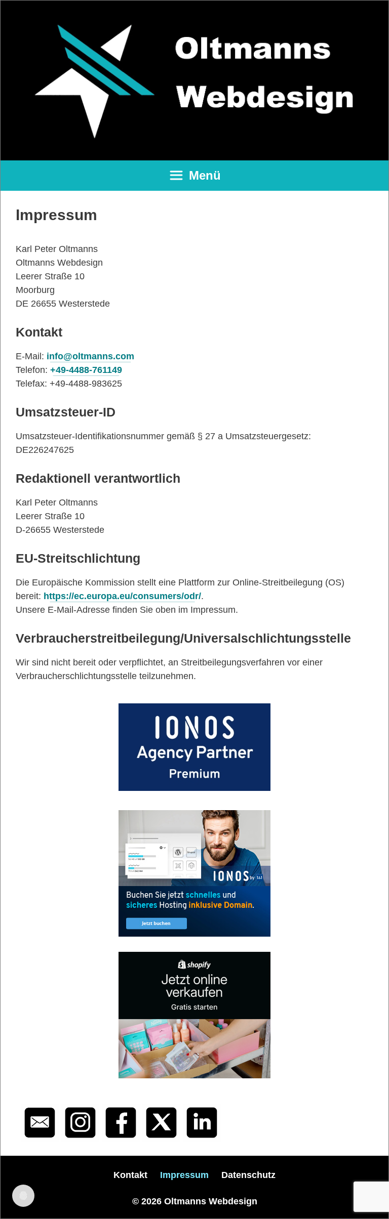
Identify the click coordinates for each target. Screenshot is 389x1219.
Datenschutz (248, 1175)
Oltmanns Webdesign (210, 1201)
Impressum (184, 1175)
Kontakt (130, 1175)
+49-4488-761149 (86, 370)
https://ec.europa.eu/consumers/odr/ (122, 596)
